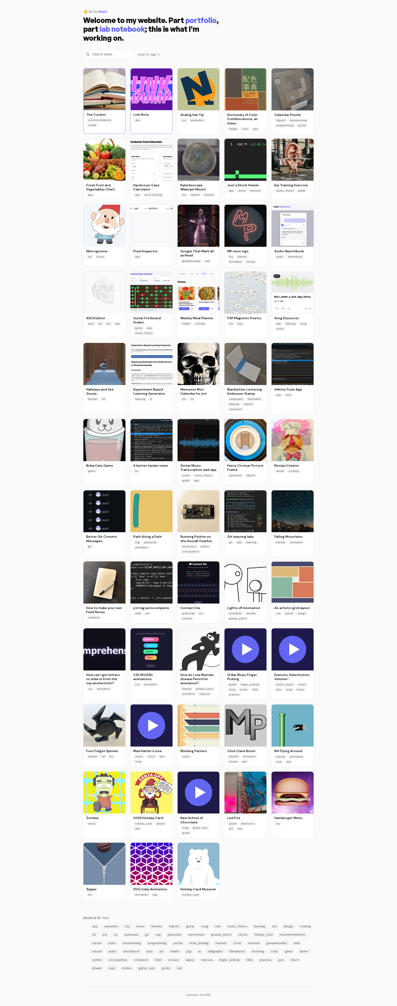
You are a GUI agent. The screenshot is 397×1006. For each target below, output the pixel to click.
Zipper (91, 889)
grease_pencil (238, 618)
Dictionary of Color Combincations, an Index (242, 119)
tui (192, 399)
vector (186, 756)
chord (151, 756)
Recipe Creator (286, 465)
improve (205, 694)
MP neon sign (238, 251)
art (100, 323)
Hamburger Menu (288, 818)
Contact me (195, 995)
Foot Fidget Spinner (102, 751)
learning (291, 323)
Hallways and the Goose (99, 391)
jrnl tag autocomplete (151, 608)
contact (187, 618)
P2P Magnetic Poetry (244, 318)
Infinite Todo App (288, 389)
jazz (278, 689)
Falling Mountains (288, 537)
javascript (150, 542)
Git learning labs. (240, 537)
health (186, 323)
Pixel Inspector (145, 251)
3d (103, 399)
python (205, 546)
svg (137, 542)
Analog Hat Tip (192, 115)
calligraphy (236, 399)
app (137, 120)
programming (284, 125)
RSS (208, 995)
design (233, 128)
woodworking (298, 120)
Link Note (141, 114)
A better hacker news (150, 465)
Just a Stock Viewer (243, 185)
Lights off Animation (243, 608)
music (100, 256)
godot (232, 823)
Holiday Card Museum (198, 889)
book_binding (153, 194)
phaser (233, 761)
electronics (189, 546)
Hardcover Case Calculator (146, 187)
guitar (302, 190)
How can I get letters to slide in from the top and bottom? (103, 679)
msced (251, 261)
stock (241, 190)
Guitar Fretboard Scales (147, 320)
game (91, 471)
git (89, 546)
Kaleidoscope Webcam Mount (193, 187)
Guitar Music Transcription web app (198, 467)
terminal (255, 190)
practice (234, 694)
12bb (255, 689)
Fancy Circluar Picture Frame (245, 467)
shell (138, 613)
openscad (235, 409)
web (207, 261)
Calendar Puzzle (287, 115)
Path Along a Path (147, 537)
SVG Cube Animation (150, 889)
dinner (280, 471)
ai (151, 399)
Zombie (92, 818)
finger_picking (250, 684)
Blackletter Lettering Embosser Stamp (244, 391)
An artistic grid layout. (292, 608)
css (278, 613)
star (161, 756)
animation (197, 120)
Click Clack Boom (241, 751)
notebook (94, 617)
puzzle (302, 125)
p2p (240, 323)
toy (184, 120)
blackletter (254, 399)
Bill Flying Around (288, 751)
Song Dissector (286, 318)
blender (242, 256)
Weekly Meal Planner (196, 318)
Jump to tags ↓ (148, 54)
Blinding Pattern (193, 751)
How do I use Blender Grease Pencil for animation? (197, 679)
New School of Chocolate (191, 820)
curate (92, 125)
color (245, 128)
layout (289, 613)
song (303, 323)
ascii (91, 323)
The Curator (96, 114)
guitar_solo (200, 827)
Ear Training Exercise (291, 185)
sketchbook (295, 256)
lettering (234, 404)
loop (279, 761)
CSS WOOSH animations (143, 677)
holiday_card (143, 823)
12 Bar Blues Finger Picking (242, 677)
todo (288, 395)
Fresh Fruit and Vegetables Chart (100, 187)
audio (279, 256)
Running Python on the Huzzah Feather (196, 539)
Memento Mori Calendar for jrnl (193, 391)
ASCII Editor (95, 318)
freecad (209, 194)
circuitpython (190, 551)
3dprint (280, 120)
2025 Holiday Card (148, 818)
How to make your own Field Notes (104, 610)
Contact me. (190, 608)
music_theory (285, 190)
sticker (160, 823)
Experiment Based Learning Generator (149, 391)
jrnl (184, 399)
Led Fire (233, 818)
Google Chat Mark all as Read (197, 253)
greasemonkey (191, 261)
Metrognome (97, 251)
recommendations (99, 120)
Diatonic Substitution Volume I (291, 677)
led (231, 828)
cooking (200, 323)
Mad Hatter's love (147, 751)
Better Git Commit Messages (101, 539)
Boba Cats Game (99, 465)
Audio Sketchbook (289, 251)
